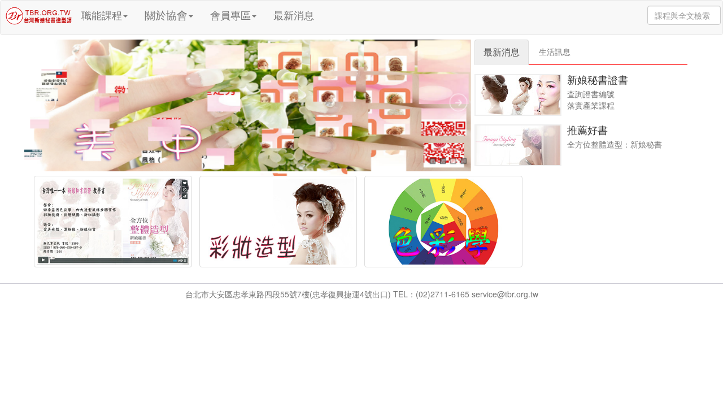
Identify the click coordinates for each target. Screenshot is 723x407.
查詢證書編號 (591, 93)
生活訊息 (554, 51)
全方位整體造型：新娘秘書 (614, 144)
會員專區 (230, 14)
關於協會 (166, 14)
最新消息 (293, 14)
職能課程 (101, 14)
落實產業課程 (591, 105)
